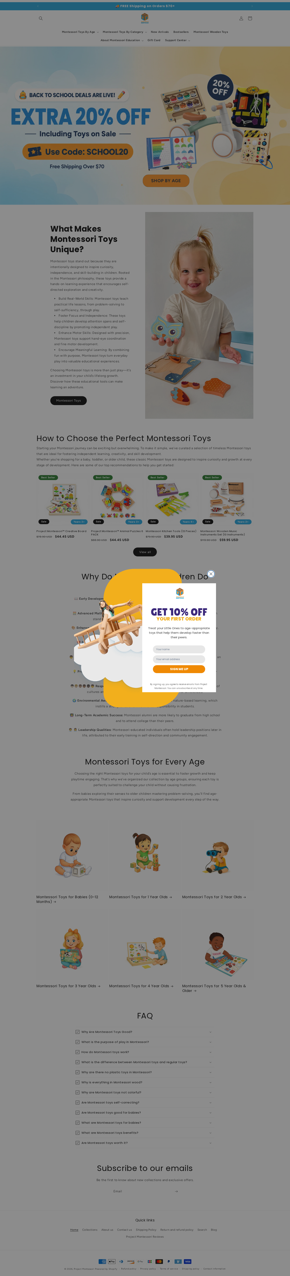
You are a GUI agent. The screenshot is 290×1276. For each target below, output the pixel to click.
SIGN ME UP (179, 669)
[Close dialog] (211, 573)
